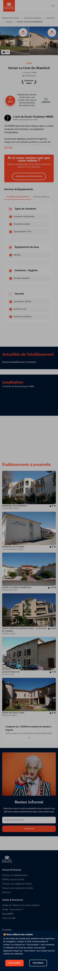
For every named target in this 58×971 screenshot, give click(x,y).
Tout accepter (14, 963)
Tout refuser (38, 963)
